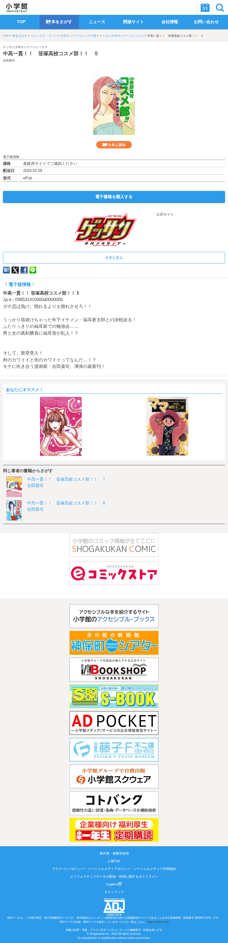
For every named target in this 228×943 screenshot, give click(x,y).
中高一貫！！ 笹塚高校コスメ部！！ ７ (66, 479)
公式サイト (164, 214)
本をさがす (19, 35)
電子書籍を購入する (114, 196)
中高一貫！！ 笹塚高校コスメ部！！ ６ (66, 503)
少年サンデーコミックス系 (78, 35)
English (112, 884)
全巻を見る (114, 258)
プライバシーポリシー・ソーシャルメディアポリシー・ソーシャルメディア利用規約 (114, 869)
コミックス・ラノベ (44, 35)
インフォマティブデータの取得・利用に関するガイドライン (114, 876)
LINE (32, 270)
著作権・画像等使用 (114, 853)
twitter (15, 270)
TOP (6, 35)
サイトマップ (114, 892)
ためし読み (114, 144)
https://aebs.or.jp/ (158, 921)
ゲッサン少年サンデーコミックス (121, 35)
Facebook (24, 270)
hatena (6, 270)
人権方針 (114, 861)
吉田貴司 (9, 60)
